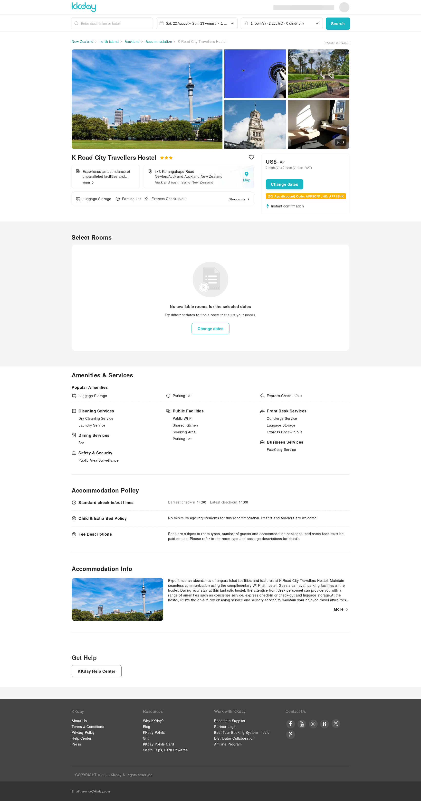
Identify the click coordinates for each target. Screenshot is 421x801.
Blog (146, 726)
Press (76, 744)
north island (108, 41)
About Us (79, 720)
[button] (338, 24)
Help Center (82, 738)
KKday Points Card (158, 744)
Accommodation (158, 41)
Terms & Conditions (88, 726)
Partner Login (225, 726)
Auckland (132, 41)
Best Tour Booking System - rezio (241, 732)
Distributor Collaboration (234, 738)
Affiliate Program (228, 744)
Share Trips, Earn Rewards (165, 749)
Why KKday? (153, 720)
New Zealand (83, 41)
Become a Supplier (230, 720)
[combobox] (197, 23)
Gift (146, 738)
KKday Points (154, 732)
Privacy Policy (83, 732)
